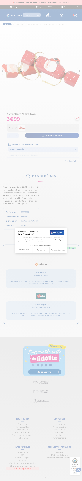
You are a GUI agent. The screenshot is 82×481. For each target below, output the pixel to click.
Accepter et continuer (58, 250)
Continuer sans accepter (24, 250)
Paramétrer (41, 250)
